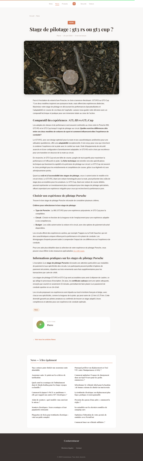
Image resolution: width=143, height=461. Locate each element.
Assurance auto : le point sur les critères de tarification (48, 376)
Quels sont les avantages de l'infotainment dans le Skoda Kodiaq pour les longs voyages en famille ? (49, 385)
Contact (79, 448)
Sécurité (83, 4)
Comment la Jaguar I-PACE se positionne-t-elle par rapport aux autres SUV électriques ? (49, 393)
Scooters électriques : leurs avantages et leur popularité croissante (49, 408)
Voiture (91, 4)
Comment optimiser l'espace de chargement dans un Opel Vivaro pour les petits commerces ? (92, 377)
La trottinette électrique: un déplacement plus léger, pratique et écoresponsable (92, 393)
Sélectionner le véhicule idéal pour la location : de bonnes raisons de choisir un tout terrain (92, 386)
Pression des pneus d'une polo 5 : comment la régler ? (92, 401)
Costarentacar (71, 440)
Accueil (31, 16)
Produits (65, 4)
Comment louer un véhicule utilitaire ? (90, 422)
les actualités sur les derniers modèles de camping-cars (91, 408)
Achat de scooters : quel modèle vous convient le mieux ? (49, 401)
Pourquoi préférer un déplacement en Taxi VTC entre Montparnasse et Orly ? (91, 369)
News (57, 4)
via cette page (78, 251)
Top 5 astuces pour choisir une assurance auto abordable (49, 369)
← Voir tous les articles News (44, 339)
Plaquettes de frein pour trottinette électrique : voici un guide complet (50, 416)
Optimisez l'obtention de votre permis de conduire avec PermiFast (91, 416)
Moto (51, 4)
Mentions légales (67, 448)
